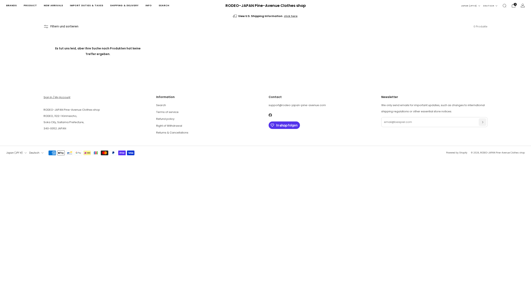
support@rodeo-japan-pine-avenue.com (297, 105)
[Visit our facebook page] (270, 115)
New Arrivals (53, 5)
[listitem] (265, 16)
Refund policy (165, 119)
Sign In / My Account (57, 97)
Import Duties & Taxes (86, 5)
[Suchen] (504, 6)
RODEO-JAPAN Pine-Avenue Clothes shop (265, 5)
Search (164, 5)
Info (148, 5)
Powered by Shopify (456, 152)
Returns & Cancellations (172, 133)
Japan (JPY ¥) (469, 6)
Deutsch (488, 6)
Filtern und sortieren (64, 26)
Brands (11, 5)
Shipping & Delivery (124, 5)
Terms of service (167, 112)
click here (290, 16)
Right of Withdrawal (169, 126)
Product (30, 5)
